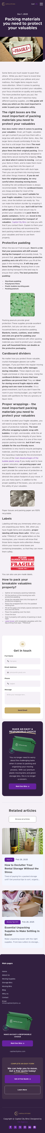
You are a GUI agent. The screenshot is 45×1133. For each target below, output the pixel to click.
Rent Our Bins (22, 786)
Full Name (9, 656)
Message (8, 690)
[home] (10, 4)
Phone (7, 678)
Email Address (11, 667)
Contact (5, 997)
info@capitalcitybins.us (11, 1003)
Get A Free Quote (22, 1079)
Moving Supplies (8, 979)
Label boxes (9, 621)
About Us (6, 975)
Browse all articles (22, 819)
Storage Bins (7, 982)
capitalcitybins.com (17, 1051)
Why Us (5, 994)
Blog (4, 990)
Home (4, 971)
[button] (34, 4)
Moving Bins (7, 986)
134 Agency (22, 1122)
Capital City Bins (19, 222)
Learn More (22, 1090)
